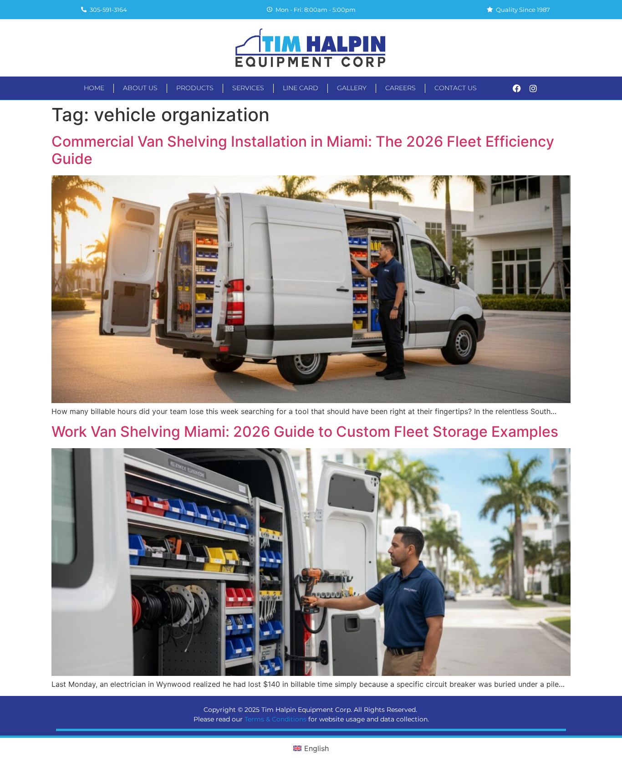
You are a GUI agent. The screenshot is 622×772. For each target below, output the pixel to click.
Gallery (352, 88)
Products (195, 88)
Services (248, 88)
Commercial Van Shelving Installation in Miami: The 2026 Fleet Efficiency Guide (302, 150)
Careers (400, 88)
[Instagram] (533, 88)
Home (94, 88)
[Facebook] (517, 88)
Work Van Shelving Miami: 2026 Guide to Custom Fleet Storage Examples (304, 431)
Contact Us (455, 88)
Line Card (300, 88)
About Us (140, 88)
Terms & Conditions (275, 719)
